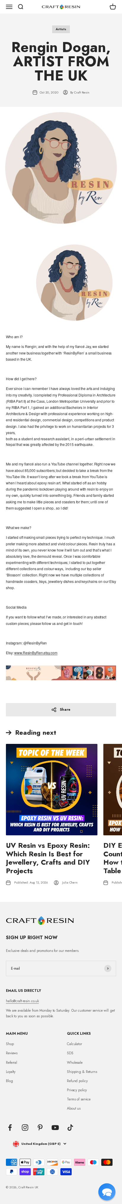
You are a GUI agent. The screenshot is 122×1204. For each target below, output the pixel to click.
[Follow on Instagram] (25, 1128)
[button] (106, 1191)
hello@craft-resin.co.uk (22, 1001)
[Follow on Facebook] (10, 1128)
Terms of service (79, 1099)
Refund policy (77, 1081)
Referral (11, 1062)
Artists (61, 29)
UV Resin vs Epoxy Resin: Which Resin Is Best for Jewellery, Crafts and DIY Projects (48, 858)
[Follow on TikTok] (70, 1128)
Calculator (74, 1044)
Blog (9, 1081)
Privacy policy (77, 1090)
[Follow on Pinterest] (40, 1128)
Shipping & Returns (82, 1071)
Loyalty (10, 1071)
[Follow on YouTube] (55, 1128)
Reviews (11, 1053)
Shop (10, 1044)
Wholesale (75, 1062)
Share (65, 709)
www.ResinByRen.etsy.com (35, 652)
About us (74, 1108)
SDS (70, 1053)
